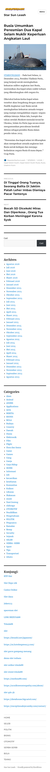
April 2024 (11, 353)
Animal (9, 399)
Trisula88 (8, 624)
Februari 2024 (13, 360)
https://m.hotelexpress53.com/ (19, 644)
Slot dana (8, 596)
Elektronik (11, 437)
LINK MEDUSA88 (12, 617)
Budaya (9, 423)
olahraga (10, 505)
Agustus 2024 (12, 339)
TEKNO (7, 759)
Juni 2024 (11, 346)
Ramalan (10, 526)
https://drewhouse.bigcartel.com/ (20, 699)
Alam (8, 396)
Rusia (43, 163)
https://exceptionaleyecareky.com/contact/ (25, 706)
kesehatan (11, 481)
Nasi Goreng (12, 502)
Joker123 (8, 603)
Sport (9, 546)
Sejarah (10, 536)
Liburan (10, 492)
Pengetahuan (12, 516)
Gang (8, 458)
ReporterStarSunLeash (16, 160)
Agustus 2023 (12, 377)
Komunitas (11, 485)
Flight (9, 444)
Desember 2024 (13, 325)
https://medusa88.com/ (15, 678)
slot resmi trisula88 (13, 672)
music (9, 499)
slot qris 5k (9, 692)
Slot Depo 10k (10, 583)
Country (10, 427)
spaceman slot (11, 610)
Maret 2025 (11, 315)
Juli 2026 (10, 267)
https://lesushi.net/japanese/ (18, 637)
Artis (8, 410)
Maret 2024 (11, 356)
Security (10, 533)
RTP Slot (8, 576)
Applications (12, 406)
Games (9, 454)
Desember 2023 (13, 366)
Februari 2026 (13, 281)
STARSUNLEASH (12, 75)
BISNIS (9, 416)
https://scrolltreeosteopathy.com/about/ (23, 685)
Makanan (10, 495)
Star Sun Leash (15, 15)
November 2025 (14, 291)
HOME (39, 160)
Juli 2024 (10, 342)
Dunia (9, 434)
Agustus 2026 (13, 264)
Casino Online (10, 590)
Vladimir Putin (10, 165)
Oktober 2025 (13, 295)
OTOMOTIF (11, 509)
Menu (42, 12)
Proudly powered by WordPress (30, 767)
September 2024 (14, 336)
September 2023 (14, 373)
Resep (9, 529)
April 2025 (11, 312)
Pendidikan (11, 512)
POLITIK (10, 519)
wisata (9, 557)
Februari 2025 (13, 319)
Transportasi (12, 553)
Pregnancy (11, 522)
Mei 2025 (10, 308)
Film (8, 440)
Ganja (9, 461)
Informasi (11, 471)
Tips (8, 550)
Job (7, 475)
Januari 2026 (12, 284)
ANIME (9, 403)
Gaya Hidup (11, 464)
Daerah (9, 430)
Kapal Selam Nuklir (11, 163)
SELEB (9, 540)
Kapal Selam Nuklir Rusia (30, 163)
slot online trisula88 (13, 665)
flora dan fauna (13, 447)
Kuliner (9, 488)
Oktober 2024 (13, 332)
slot (6, 631)
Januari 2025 (12, 322)
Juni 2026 (11, 271)
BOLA (9, 420)
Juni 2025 (11, 305)
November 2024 (14, 329)
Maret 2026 (12, 278)
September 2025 (14, 298)
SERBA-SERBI (13, 543)
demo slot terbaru (12, 658)
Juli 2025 (10, 301)
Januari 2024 (12, 363)
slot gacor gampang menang (17, 651)
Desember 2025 (13, 288)
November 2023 (14, 370)
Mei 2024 (10, 349)
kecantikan (11, 478)
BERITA (10, 413)
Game (9, 451)
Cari (6, 238)
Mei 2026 (10, 274)
